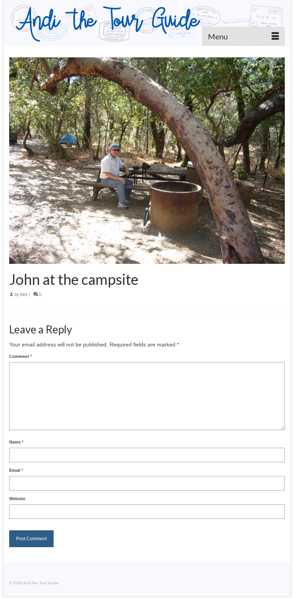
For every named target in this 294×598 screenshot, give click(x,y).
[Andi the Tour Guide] (147, 23)
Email (16, 470)
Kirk (24, 294)
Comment (20, 356)
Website (17, 498)
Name (16, 442)
